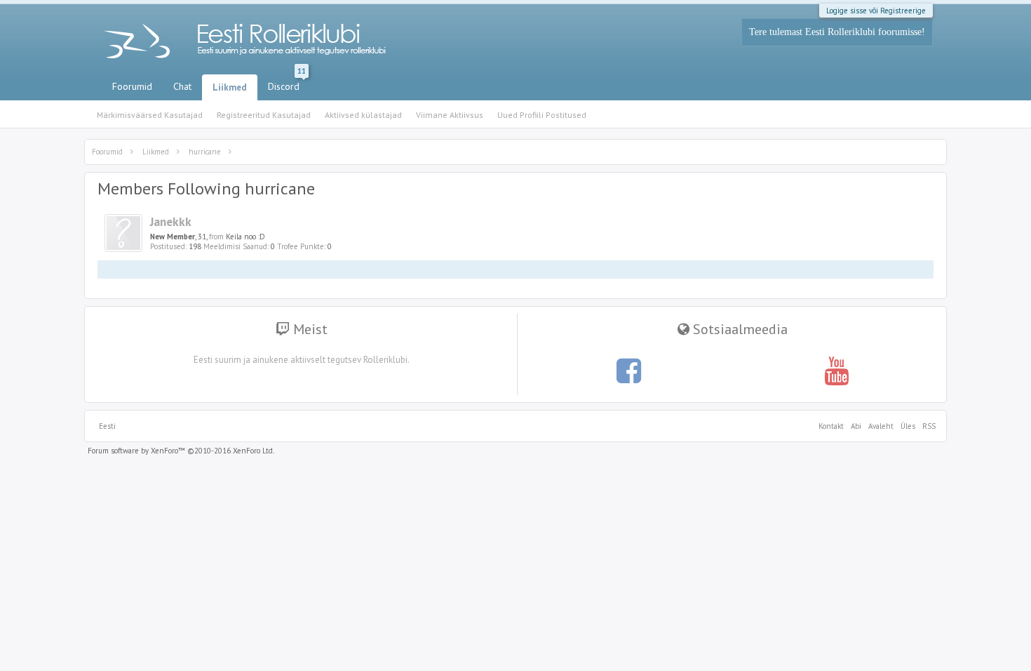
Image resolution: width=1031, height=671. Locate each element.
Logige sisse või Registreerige (876, 10)
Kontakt (831, 426)
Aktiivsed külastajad (363, 114)
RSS (927, 426)
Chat (182, 86)
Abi (856, 426)
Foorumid (132, 86)
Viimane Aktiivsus (449, 114)
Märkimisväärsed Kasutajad (150, 114)
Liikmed (230, 87)
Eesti (107, 426)
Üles (908, 426)
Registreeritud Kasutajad (264, 114)
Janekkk (170, 221)
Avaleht (881, 426)
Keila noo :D (245, 236)
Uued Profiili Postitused (541, 114)
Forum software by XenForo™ (181, 451)
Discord (287, 83)
